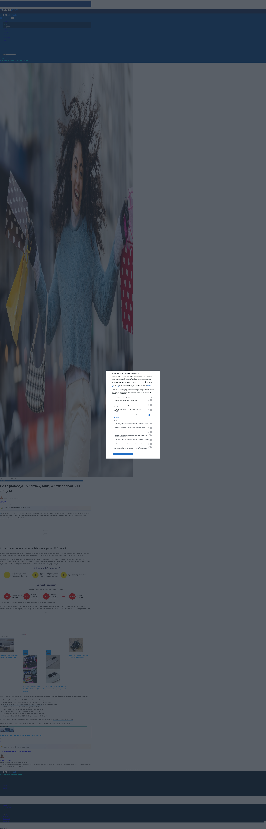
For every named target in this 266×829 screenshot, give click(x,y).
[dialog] (133, 414)
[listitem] (133, 397)
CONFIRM (123, 453)
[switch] (150, 400)
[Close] (157, 373)
